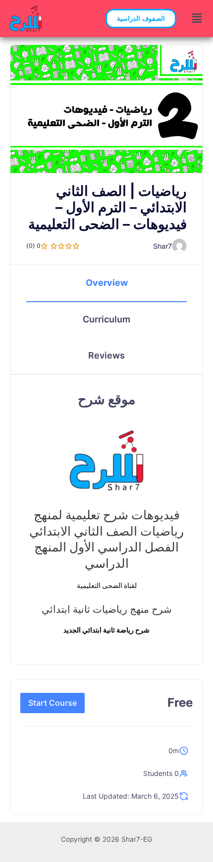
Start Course (52, 703)
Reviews (106, 355)
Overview (107, 282)
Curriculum (106, 319)
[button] (141, 18)
